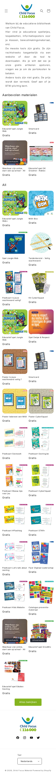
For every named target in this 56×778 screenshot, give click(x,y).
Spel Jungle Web (10, 258)
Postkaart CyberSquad (40, 491)
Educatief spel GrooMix (40, 647)
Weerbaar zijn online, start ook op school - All (13, 169)
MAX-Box (33, 219)
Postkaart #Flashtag (12, 530)
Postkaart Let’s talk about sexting (14, 569)
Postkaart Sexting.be (39, 454)
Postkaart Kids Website (13, 607)
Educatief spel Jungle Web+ (12, 220)
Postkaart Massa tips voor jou (12, 492)
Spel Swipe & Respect (39, 337)
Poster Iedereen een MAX (14, 416)
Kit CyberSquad (36, 298)
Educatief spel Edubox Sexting (13, 687)
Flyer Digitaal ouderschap (41, 568)
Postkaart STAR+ (37, 530)
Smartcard (34, 129)
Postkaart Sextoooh (11, 454)
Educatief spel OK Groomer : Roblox (37, 169)
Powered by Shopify (42, 770)
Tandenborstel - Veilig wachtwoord (39, 259)
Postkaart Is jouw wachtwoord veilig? (11, 299)
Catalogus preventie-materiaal (39, 608)
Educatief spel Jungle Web (12, 130)
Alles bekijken (28, 702)
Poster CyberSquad (38, 416)
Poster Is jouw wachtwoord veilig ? (12, 378)
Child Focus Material (22, 770)
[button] (6, 11)
